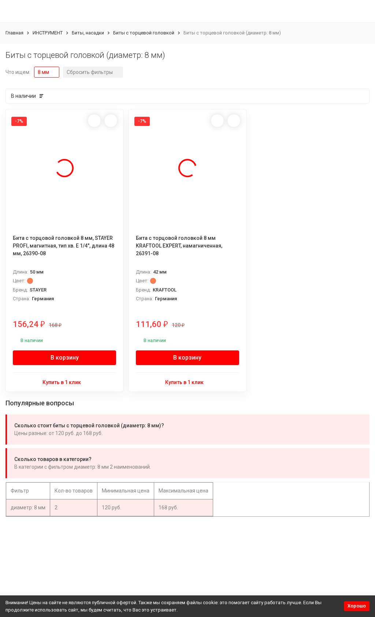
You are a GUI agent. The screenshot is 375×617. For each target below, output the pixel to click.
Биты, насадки (88, 33)
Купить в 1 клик (61, 382)
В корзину (65, 357)
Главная (14, 33)
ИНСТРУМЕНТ (48, 33)
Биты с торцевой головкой (143, 33)
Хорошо (357, 606)
